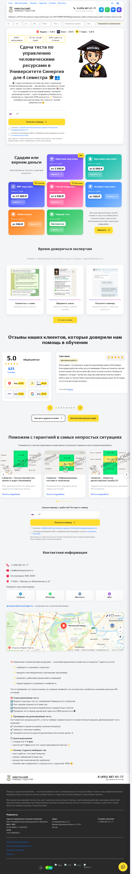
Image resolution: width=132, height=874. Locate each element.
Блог (11, 3)
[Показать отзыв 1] (56, 407)
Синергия (37, 17)
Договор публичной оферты (19, 606)
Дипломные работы (78, 17)
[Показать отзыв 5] (66, 407)
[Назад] (3, 475)
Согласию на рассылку (19, 135)
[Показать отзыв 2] (58, 407)
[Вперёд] (127, 475)
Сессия (118, 17)
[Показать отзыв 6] (69, 407)
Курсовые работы (97, 17)
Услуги (24, 17)
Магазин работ (21, 3)
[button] (10, 113)
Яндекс (70, 389)
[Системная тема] (112, 3)
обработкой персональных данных (33, 128)
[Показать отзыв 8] (74, 407)
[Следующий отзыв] (80, 408)
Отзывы (52, 3)
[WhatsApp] (107, 9)
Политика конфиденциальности (18, 846)
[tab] (57, 501)
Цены (30, 17)
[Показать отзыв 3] (61, 407)
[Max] (119, 9)
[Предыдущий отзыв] (50, 408)
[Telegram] (101, 9)
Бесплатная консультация (83, 418)
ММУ (61, 17)
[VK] (113, 9)
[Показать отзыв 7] (71, 407)
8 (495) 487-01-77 (86, 8)
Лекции (33, 3)
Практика (110, 17)
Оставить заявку (65, 320)
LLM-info (9, 854)
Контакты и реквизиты (15, 850)
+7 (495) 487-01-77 (105, 822)
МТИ (56, 17)
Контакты (62, 3)
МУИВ (66, 17)
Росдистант (47, 17)
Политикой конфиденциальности (84, 528)
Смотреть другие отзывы (46, 418)
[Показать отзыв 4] (63, 407)
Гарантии (43, 3)
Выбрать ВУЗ (15, 17)
